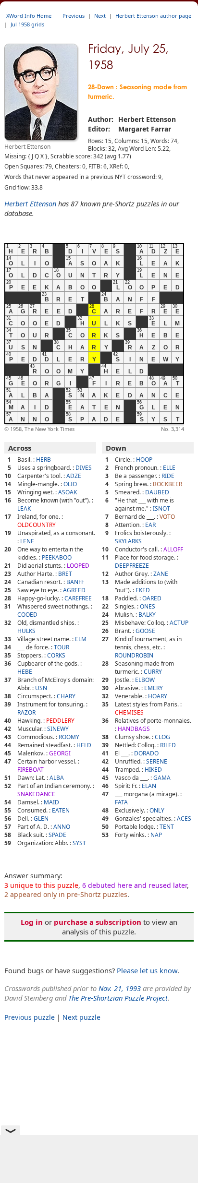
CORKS (56, 655)
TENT (167, 827)
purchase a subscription (97, 922)
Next (100, 15)
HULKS (26, 631)
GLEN (41, 818)
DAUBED (157, 492)
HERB (43, 459)
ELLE (169, 468)
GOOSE (145, 631)
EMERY (153, 688)
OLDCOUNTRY (36, 525)
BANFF (75, 582)
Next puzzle (81, 1017)
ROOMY (69, 737)
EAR (150, 525)
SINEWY (58, 729)
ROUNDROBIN (134, 655)
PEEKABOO (57, 557)
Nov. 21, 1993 (120, 988)
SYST (79, 843)
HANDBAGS (134, 729)
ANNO (61, 827)
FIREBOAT (30, 769)
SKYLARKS (128, 541)
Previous (73, 15)
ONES (147, 606)
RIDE (167, 476)
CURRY (153, 672)
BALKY (147, 614)
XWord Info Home (28, 15)
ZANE (160, 574)
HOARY (157, 696)
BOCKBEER (167, 484)
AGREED (74, 590)
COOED (27, 614)
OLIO (70, 484)
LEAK (24, 508)
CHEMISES (129, 712)
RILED (168, 745)
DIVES (83, 468)
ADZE (73, 476)
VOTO (167, 517)
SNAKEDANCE (36, 794)
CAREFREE (78, 598)
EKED (143, 590)
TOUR (61, 647)
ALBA (57, 778)
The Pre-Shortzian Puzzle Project (118, 998)
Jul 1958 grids (27, 24)
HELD (83, 745)
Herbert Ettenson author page (153, 15)
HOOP (144, 459)
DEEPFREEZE (132, 566)
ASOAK (67, 492)
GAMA (162, 778)
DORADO (146, 753)
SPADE (57, 835)
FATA (121, 802)
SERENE (156, 761)
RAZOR (26, 712)
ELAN (149, 786)
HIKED (153, 769)
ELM (81, 639)
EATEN (61, 810)
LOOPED (78, 566)
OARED (151, 598)
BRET (65, 574)
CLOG (162, 737)
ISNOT (161, 508)
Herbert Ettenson (30, 203)
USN (41, 688)
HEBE (24, 672)
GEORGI (60, 753)
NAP (156, 835)
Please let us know (147, 970)
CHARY (66, 696)
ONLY (156, 810)
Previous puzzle (29, 1017)
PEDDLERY (60, 721)
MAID (51, 802)
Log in (32, 922)
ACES (184, 818)
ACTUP (179, 623)
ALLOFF (173, 549)
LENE (27, 541)
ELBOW (145, 680)
